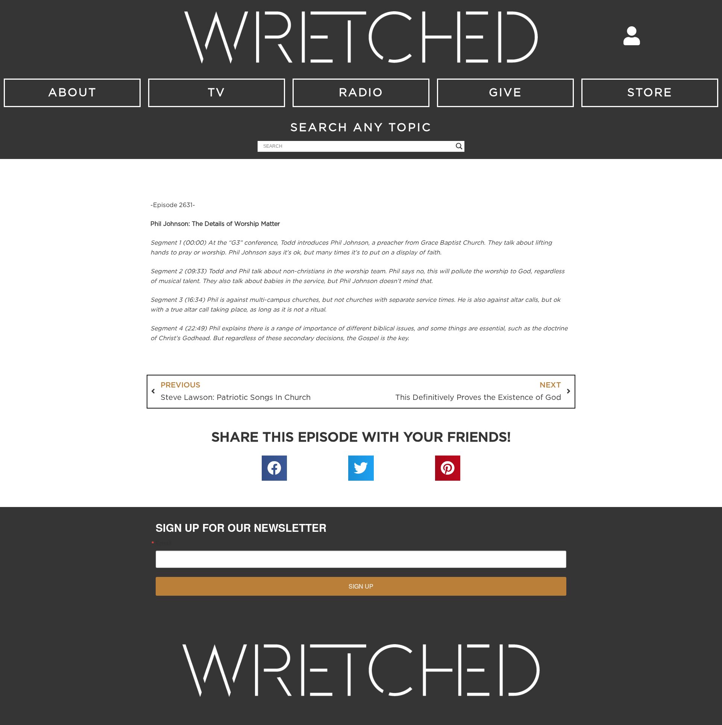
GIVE (505, 92)
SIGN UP (361, 586)
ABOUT (72, 92)
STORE (649, 92)
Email (163, 543)
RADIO (361, 92)
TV (217, 92)
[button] (274, 468)
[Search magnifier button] (459, 146)
